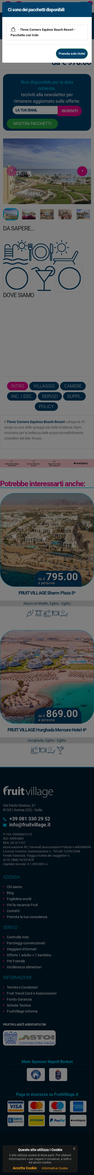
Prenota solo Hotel (72, 53)
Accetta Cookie (25, 1168)
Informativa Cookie (55, 1168)
